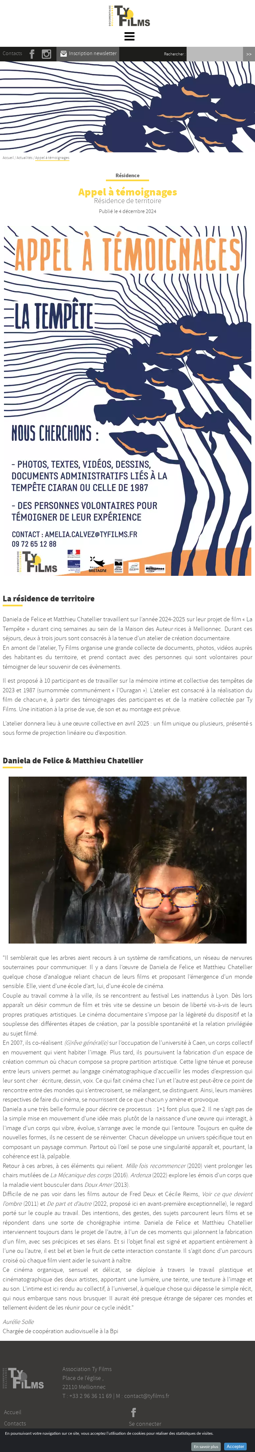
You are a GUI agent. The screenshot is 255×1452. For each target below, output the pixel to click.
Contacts (12, 53)
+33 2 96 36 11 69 (90, 1396)
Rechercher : (175, 54)
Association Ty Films (87, 1369)
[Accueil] (129, 9)
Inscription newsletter (92, 53)
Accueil (8, 157)
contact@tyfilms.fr (146, 1396)
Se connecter (145, 1423)
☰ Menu (129, 36)
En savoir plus (206, 1447)
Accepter (235, 1446)
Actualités (25, 157)
